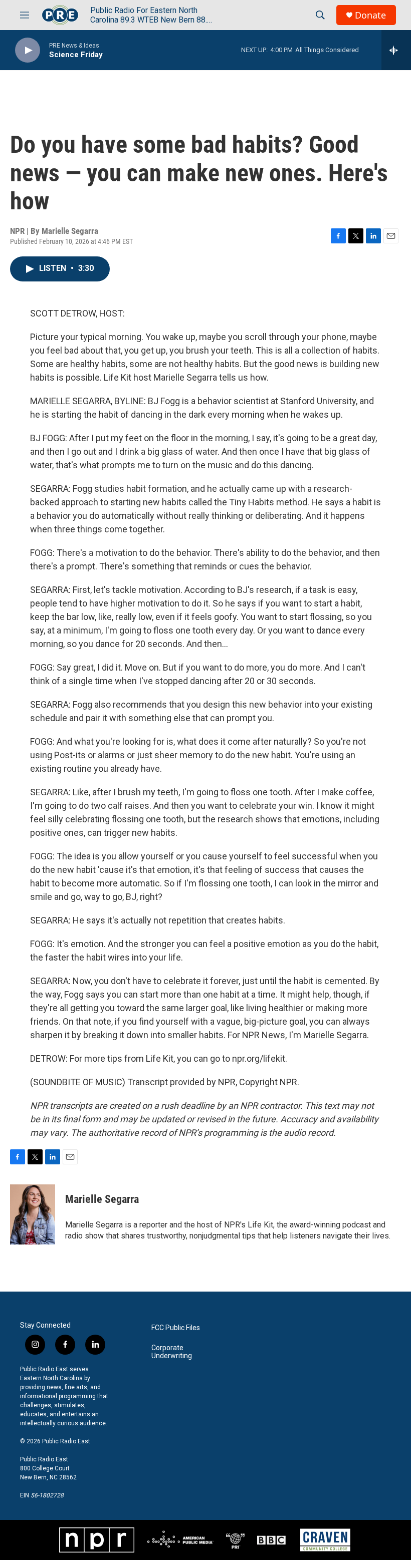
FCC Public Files (175, 1328)
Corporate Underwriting (171, 1352)
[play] (28, 50)
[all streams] (396, 50)
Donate (370, 15)
